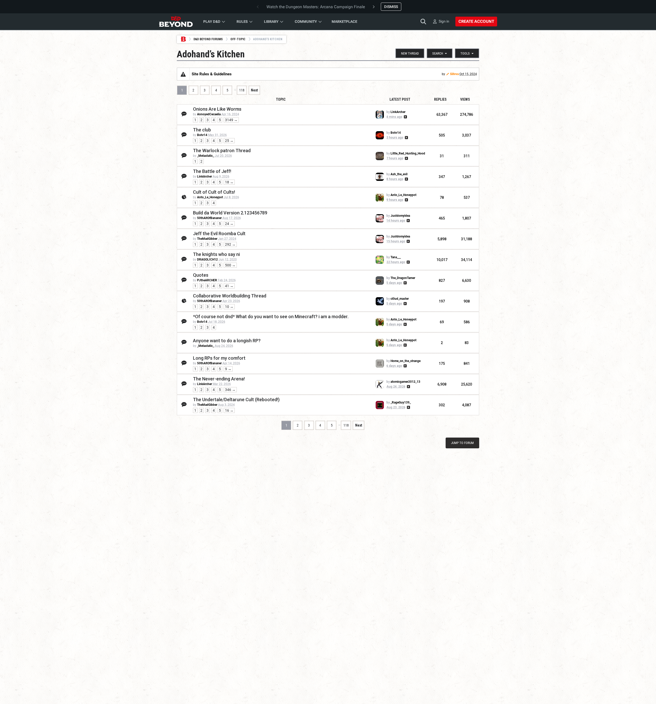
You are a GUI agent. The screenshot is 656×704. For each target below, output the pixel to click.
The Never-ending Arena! (219, 378)
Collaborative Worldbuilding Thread (229, 295)
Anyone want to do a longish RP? (227, 340)
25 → (229, 141)
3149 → (231, 120)
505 (442, 135)
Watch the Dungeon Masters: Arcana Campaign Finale (315, 6)
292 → (230, 244)
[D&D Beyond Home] (176, 21)
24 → (229, 224)
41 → (229, 286)
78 (442, 197)
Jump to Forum (462, 443)
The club (202, 129)
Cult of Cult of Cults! (214, 192)
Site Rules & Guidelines (212, 74)
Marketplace (344, 21)
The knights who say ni (216, 254)
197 (442, 301)
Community (306, 21)
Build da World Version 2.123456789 (230, 212)
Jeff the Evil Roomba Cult (219, 233)
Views (465, 99)
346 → (230, 390)
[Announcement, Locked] (183, 74)
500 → (230, 265)
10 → (229, 307)
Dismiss (391, 7)
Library (271, 21)
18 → (229, 182)
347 (442, 177)
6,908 (441, 384)
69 (442, 322)
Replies (440, 99)
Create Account (476, 21)
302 (442, 405)
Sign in (444, 21)
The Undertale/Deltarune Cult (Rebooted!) (236, 399)
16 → (229, 410)
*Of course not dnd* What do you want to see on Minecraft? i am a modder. (270, 316)
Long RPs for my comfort (219, 358)
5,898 (441, 239)
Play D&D (211, 21)
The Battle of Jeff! (212, 171)
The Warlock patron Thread (222, 150)
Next (254, 90)
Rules (242, 21)
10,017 (441, 260)
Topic (280, 99)
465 (442, 218)
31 (442, 156)
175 (442, 363)
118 (241, 90)
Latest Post (399, 99)
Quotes (200, 275)
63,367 (441, 114)
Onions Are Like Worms (217, 109)
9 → (228, 369)
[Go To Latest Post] (405, 117)
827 (442, 280)
